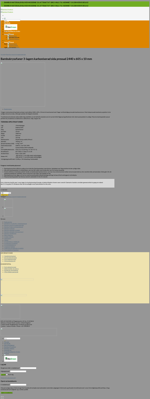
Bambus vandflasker (10, 233)
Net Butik (7, 23)
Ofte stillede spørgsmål (11, 272)
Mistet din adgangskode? (8, 378)
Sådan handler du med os (11, 268)
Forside (6, 21)
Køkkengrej (7, 238)
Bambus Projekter (10, 26)
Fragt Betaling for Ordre (12, 31)
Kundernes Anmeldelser (11, 270)
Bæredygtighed (9, 24)
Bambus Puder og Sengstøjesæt (13, 227)
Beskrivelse (8, 109)
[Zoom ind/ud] (3, 396)
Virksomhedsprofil (9, 261)
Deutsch (16, 39)
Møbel (6, 240)
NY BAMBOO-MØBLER (11, 242)
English (15, 37)
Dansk (6, 34)
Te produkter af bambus (11, 250)
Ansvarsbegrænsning (10, 257)
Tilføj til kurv (4, 195)
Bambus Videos (9, 28)
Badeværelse (8, 222)
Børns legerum (8, 235)
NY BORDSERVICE (10, 245)
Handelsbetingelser (10, 256)
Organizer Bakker (9, 246)
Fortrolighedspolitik (10, 259)
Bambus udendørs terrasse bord (13, 232)
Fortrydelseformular (10, 267)
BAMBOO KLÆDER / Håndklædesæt (15, 223)
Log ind (3, 374)
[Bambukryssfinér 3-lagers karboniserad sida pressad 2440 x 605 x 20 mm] (8, 207)
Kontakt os (7, 29)
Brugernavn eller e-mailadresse (10, 368)
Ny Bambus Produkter (11, 243)
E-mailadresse (5, 384)
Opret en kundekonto (6, 392)
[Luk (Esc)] (1, 396)
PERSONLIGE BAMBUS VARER (13, 248)
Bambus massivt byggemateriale (16, 54)
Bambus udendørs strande (12, 230)
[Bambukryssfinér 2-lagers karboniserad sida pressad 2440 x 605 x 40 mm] (8, 216)
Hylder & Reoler (9, 237)
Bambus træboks (9, 228)
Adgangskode (5, 371)
